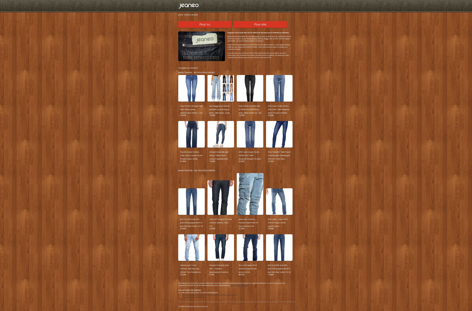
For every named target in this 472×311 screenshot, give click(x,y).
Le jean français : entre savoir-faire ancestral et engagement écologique (210, 295)
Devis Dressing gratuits (239, 285)
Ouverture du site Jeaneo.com (194, 297)
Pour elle (260, 24)
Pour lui (204, 24)
